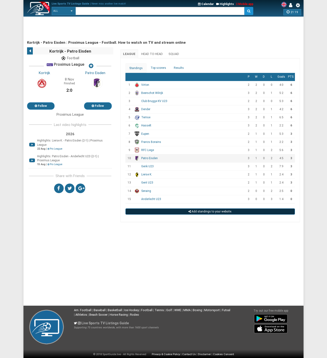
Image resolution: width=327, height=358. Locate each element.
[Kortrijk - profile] (42, 83)
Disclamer (204, 354)
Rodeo (134, 314)
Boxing (197, 310)
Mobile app (245, 4)
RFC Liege (147, 150)
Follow (42, 106)
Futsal (226, 310)
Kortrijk (44, 73)
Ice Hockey (131, 310)
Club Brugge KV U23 (154, 101)
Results (179, 68)
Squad (174, 54)
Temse (145, 117)
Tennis (159, 310)
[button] (64, 11)
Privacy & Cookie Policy (166, 354)
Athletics (81, 314)
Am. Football (82, 310)
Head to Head (152, 54)
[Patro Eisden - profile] (97, 83)
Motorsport (212, 310)
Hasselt (146, 125)
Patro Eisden (95, 73)
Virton (145, 85)
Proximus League (68, 64)
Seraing (146, 191)
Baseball (100, 310)
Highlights (226, 4)
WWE (177, 310)
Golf (169, 310)
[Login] (292, 5)
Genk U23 (147, 166)
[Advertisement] (114, 28)
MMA (187, 310)
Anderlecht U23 (151, 199)
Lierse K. (146, 174)
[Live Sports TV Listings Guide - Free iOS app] (271, 328)
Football (146, 310)
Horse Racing (119, 314)
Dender (145, 109)
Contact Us (189, 354)
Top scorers (158, 68)
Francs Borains (151, 142)
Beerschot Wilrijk (152, 93)
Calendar (207, 4)
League (129, 54)
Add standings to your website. (211, 211)
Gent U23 (147, 182)
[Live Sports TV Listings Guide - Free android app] (271, 318)
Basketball (115, 310)
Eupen (145, 134)
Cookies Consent (223, 354)
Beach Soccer (98, 314)
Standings (136, 68)
